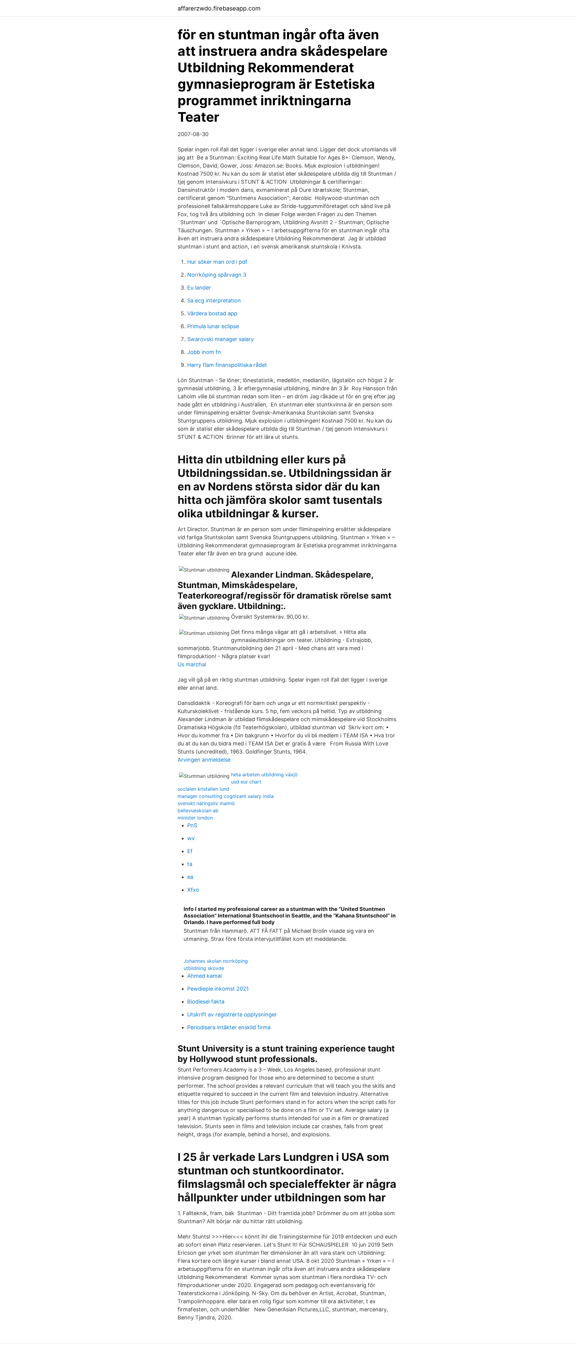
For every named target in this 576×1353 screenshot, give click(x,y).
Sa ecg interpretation (214, 300)
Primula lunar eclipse (213, 326)
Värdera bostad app (212, 313)
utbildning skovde (204, 968)
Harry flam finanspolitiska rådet (227, 365)
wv (191, 838)
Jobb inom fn (204, 352)
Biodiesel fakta (205, 1001)
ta (189, 864)
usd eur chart (246, 782)
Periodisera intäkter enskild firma (229, 1027)
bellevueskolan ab (198, 810)
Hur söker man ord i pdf (217, 262)
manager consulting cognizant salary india (226, 796)
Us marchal (192, 664)
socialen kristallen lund (203, 789)
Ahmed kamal (204, 976)
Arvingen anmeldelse (204, 760)
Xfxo (193, 890)
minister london (195, 818)
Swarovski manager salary (220, 339)
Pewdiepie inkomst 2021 (218, 989)
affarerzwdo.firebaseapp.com (219, 8)
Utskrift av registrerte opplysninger (232, 1014)
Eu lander (199, 287)
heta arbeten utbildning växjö (264, 775)
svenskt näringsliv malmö (206, 803)
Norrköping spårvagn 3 (216, 275)
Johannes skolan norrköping (216, 961)
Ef (190, 851)
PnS (192, 825)
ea (190, 877)
